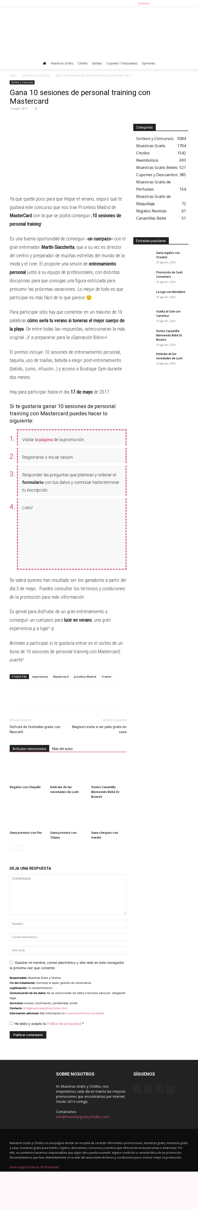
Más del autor (62, 749)
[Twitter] (184, 3)
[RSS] (176, 3)
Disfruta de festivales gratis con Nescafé (35, 729)
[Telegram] (25, 119)
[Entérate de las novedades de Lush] (68, 771)
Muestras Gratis (62, 63)
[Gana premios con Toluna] (68, 816)
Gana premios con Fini (26, 832)
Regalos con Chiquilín (25, 787)
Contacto (143, 3)
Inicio (13, 75)
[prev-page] (13, 848)
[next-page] (20, 848)
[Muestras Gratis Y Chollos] (99, 32)
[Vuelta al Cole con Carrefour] (143, 316)
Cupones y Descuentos (121, 63)
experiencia (40, 676)
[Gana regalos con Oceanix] (143, 257)
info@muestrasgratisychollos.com (45, 1008)
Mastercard (61, 676)
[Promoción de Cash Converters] (143, 277)
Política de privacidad (64, 1023)
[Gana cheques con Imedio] (109, 816)
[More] (59, 119)
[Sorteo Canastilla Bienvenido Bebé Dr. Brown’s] (109, 771)
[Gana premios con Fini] (27, 816)
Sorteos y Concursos (36, 75)
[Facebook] (160, 3)
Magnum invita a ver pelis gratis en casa (99, 729)
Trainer (106, 676)
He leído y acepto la (49, 1023)
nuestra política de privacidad (85, 1013)
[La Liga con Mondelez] (143, 296)
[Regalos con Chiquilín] (27, 771)
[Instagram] (168, 3)
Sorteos (97, 63)
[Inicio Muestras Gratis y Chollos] (45, 63)
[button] (182, 63)
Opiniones (148, 63)
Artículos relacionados (29, 749)
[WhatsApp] (14, 119)
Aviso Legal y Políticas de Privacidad (34, 1167)
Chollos (83, 63)
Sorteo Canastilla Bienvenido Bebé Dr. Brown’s (105, 792)
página (46, 439)
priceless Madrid (85, 676)
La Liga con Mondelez (170, 292)
